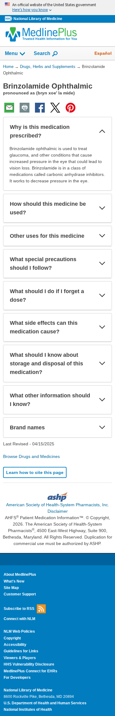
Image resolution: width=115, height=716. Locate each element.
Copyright (12, 638)
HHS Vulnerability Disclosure (29, 664)
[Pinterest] (70, 107)
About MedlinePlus (20, 574)
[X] (55, 107)
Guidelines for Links (21, 651)
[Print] (24, 107)
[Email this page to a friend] (9, 107)
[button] (102, 131)
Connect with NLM (19, 619)
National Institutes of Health (28, 709)
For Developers (17, 677)
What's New (14, 581)
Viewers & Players (20, 658)
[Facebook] (40, 107)
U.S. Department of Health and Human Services (45, 703)
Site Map (11, 588)
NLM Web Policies (19, 631)
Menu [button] (11, 53)
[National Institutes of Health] (9, 19)
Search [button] (42, 53)
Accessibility (15, 644)
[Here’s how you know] (57, 7)
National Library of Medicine (37, 19)
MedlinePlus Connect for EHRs (30, 671)
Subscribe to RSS (19, 609)
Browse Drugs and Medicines (31, 456)
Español (103, 53)
